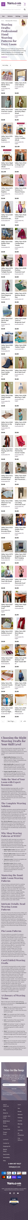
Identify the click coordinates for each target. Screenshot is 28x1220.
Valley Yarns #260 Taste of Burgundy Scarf (20, 320)
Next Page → (11, 721)
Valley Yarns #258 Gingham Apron (20, 423)
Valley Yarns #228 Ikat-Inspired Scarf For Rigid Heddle (7, 710)
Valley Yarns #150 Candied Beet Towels (20, 243)
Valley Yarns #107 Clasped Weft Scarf (7, 606)
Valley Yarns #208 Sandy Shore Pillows (7, 347)
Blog (4, 1110)
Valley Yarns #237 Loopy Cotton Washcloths (7, 660)
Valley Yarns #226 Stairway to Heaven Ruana (20, 190)
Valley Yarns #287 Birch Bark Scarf (20, 371)
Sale (19, 1127)
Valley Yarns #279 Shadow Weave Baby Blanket (7, 556)
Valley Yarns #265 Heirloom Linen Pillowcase (20, 710)
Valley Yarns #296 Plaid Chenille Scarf (7, 397)
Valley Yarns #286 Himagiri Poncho (20, 684)
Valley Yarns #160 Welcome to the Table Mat (7, 424)
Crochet (20, 1121)
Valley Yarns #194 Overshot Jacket (7, 110)
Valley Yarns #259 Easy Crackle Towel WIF (7, 372)
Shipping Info (6, 1146)
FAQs (4, 1161)
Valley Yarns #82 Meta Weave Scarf (20, 633)
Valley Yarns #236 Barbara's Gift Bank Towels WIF (20, 660)
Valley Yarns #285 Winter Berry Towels (7, 85)
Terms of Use (6, 1129)
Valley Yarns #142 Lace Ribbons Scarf (20, 217)
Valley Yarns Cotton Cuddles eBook (20, 138)
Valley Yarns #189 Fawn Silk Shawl (7, 580)
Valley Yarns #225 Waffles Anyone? (7, 632)
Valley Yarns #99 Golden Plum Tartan (20, 529)
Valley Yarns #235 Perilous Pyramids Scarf (20, 270)
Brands (19, 1111)
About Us (5, 1113)
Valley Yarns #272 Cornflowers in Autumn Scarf (7, 477)
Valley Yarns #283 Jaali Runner (20, 605)
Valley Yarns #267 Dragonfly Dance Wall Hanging (20, 556)
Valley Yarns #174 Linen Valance (20, 84)
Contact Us (6, 1143)
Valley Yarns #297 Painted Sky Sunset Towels (20, 451)
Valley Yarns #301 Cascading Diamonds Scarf (20, 503)
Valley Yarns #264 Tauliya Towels (20, 346)
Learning (20, 1130)
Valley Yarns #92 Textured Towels (7, 684)
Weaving (20, 1124)
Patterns (10, 16)
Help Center (6, 1154)
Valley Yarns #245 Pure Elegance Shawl (7, 295)
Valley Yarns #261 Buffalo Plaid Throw (7, 243)
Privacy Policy (9, 1094)
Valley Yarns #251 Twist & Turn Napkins (7, 138)
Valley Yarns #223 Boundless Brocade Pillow (7, 529)
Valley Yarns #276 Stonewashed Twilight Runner (7, 270)
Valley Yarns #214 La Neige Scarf (20, 164)
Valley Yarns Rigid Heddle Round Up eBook (7, 165)
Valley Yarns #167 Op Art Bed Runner (7, 320)
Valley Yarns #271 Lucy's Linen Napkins (7, 190)
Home (2, 21)
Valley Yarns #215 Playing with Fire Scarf (7, 451)
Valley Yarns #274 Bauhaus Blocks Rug (20, 295)
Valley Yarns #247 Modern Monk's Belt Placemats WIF (20, 477)
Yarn (3, 16)
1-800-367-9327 (14, 1163)
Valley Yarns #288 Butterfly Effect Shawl (20, 111)
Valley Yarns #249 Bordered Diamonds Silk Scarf (7, 217)
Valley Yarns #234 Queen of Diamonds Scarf (20, 581)
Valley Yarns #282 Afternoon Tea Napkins (7, 503)
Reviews (5, 1126)
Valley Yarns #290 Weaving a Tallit (20, 396)
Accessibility (6, 1157)
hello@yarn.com (14, 1167)
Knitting (18, 16)
